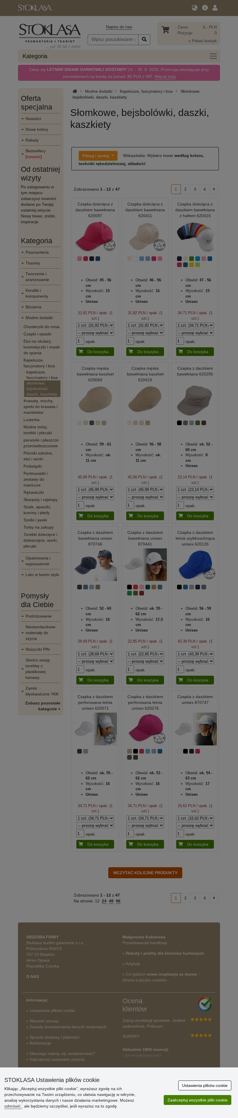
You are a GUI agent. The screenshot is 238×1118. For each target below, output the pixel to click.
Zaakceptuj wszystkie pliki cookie (197, 1100)
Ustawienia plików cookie (205, 1085)
